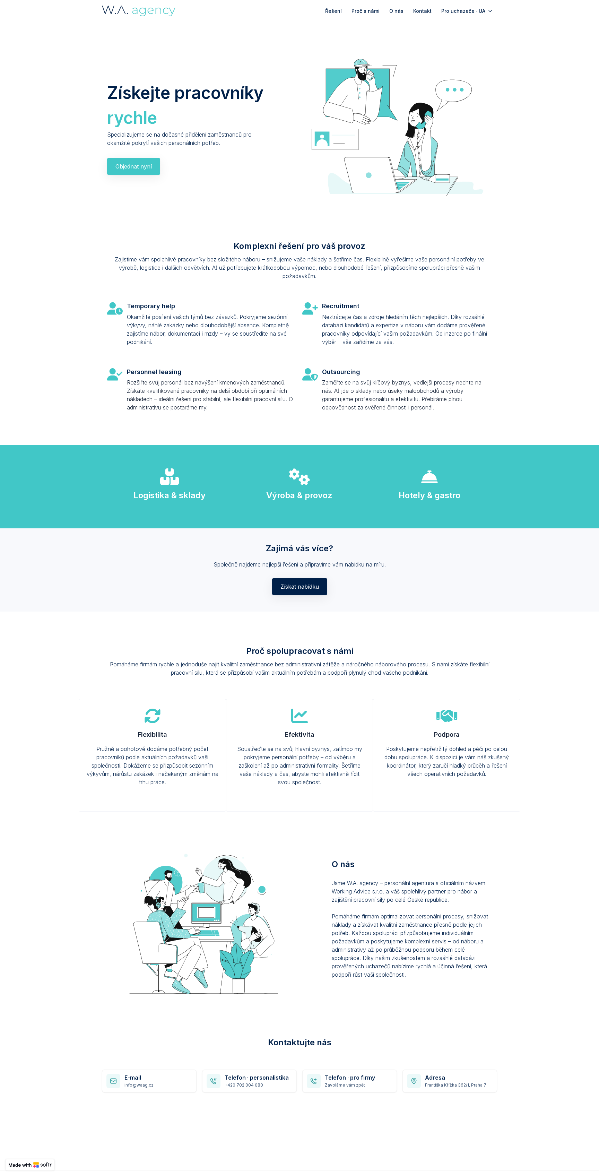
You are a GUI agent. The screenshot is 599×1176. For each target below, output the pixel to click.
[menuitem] (333, 11)
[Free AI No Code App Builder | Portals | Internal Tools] (30, 1164)
